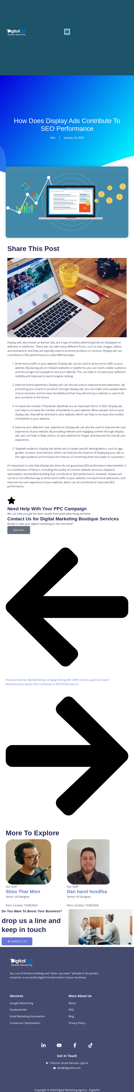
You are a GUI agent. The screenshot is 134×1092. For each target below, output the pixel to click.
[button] (67, 32)
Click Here (18, 530)
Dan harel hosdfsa (87, 891)
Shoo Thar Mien (23, 891)
